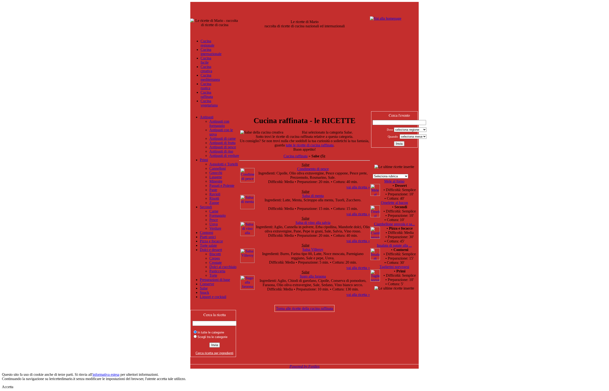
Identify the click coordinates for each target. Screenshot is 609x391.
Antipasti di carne (222, 138)
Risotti (214, 198)
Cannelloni (217, 168)
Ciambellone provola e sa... (394, 224)
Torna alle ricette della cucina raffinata (304, 308)
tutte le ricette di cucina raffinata (310, 145)
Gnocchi (215, 173)
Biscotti (215, 254)
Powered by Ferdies (304, 366)
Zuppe (214, 203)
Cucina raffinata (296, 156)
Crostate (215, 263)
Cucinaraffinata (207, 94)
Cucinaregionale (207, 43)
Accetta (7, 387)
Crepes (214, 258)
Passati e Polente (221, 185)
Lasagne (215, 177)
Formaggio (217, 215)
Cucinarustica (206, 86)
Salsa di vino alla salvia (312, 223)
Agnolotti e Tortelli (223, 164)
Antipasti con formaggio (219, 123)
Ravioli (214, 194)
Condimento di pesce (313, 169)
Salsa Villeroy (312, 249)
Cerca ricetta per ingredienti (214, 353)
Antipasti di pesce (222, 147)
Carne (213, 211)
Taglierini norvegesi (394, 267)
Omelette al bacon (394, 203)
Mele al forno (394, 181)
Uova (213, 224)
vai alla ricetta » (358, 187)
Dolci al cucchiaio (222, 267)
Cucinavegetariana (209, 103)
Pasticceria (217, 271)
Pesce (213, 220)
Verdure (215, 228)
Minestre (215, 181)
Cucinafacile (206, 60)
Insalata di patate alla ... (394, 245)
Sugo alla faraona (313, 276)
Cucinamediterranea (210, 77)
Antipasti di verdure (224, 156)
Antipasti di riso (221, 151)
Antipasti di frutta (222, 143)
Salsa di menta (313, 196)
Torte (213, 275)
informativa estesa (106, 374)
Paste (213, 190)
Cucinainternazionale (211, 52)
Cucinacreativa (206, 69)
